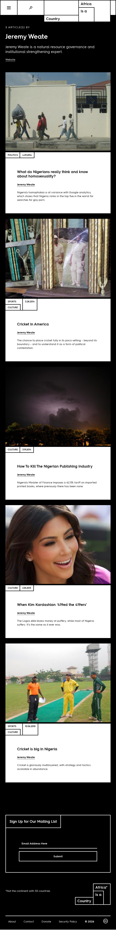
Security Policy (68, 921)
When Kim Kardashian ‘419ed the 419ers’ (52, 604)
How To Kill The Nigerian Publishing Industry (55, 466)
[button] (9, 7)
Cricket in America (33, 324)
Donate (46, 921)
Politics (13, 155)
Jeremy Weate (26, 184)
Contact (29, 921)
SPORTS (12, 301)
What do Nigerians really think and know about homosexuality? (52, 174)
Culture (13, 307)
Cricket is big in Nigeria (37, 749)
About (12, 921)
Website (10, 59)
